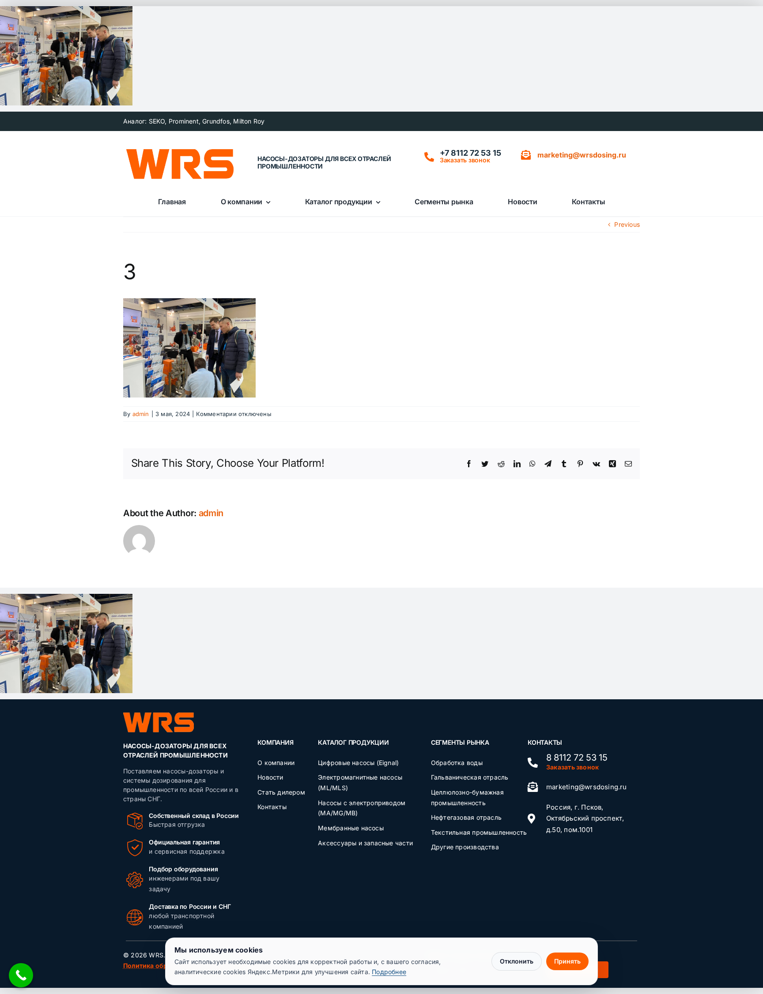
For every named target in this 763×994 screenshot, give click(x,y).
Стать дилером (281, 792)
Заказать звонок (465, 160)
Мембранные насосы (351, 828)
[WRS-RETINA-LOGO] (180, 151)
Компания (275, 742)
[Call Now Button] (21, 975)
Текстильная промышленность (479, 832)
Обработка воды (457, 762)
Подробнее (389, 971)
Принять (567, 961)
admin (140, 413)
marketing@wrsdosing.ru (586, 787)
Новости (270, 777)
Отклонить (516, 961)
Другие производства (465, 847)
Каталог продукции (353, 742)
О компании (276, 762)
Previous (627, 224)
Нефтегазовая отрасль (466, 817)
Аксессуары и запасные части (365, 843)
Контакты (272, 806)
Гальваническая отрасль (470, 777)
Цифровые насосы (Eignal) (358, 762)
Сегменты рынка (460, 742)
